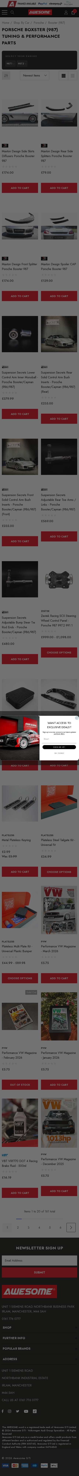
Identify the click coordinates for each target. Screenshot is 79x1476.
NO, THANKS (59, 753)
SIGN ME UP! (59, 747)
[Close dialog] (77, 718)
